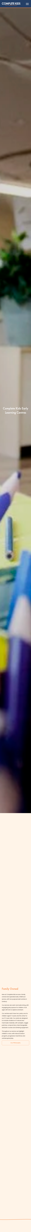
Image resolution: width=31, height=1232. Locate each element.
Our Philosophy (15, 1043)
